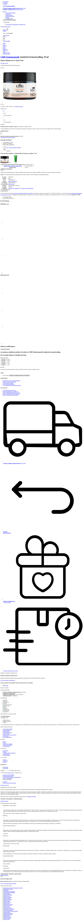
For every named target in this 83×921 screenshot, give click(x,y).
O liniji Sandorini (5, 200)
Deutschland (12, 891)
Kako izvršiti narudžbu (7, 729)
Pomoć (4, 11)
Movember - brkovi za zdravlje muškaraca (11, 380)
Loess (34, 193)
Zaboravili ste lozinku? (7, 743)
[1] (11, 194)
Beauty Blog (5, 750)
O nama (4, 759)
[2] (75, 194)
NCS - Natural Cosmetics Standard (26, 188)
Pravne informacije (5, 201)
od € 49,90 (14, 8)
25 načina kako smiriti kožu (8, 384)
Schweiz (9, 905)
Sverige (9, 898)
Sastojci (4, 751)
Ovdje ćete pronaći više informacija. (8, 680)
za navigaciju (5, 1)
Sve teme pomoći (9, 18)
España (8, 893)
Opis (3, 170)
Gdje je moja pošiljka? (7, 745)
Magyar (9, 901)
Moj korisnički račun (7, 737)
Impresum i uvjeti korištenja (8, 775)
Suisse (8, 906)
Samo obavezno (9, 798)
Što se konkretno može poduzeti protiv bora (12, 385)
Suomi (8, 903)
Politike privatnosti (32, 796)
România (10, 897)
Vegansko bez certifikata (13, 188)
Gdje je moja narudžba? (10, 12)
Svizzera (9, 907)
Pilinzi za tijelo (11, 184)
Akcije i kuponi (6, 733)
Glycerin (70, 193)
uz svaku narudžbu (13, 9)
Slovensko (11, 910)
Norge (8, 919)
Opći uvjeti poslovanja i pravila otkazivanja (12, 777)
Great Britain (12, 892)
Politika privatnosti (4, 801)
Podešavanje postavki (18, 798)
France (8, 896)
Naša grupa (5, 760)
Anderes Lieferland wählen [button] (6, 885)
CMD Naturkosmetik (10, 57)
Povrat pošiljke (6, 731)
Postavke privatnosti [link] (7, 779)
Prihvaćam (3, 798)
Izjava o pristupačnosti (7, 778)
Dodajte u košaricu (4, 131)
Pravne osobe (6, 736)
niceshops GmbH (9, 772)
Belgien (9, 918)
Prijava (4, 31)
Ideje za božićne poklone (8, 383)
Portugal (9, 917)
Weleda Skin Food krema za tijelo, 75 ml (12, 166)
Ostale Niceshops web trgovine (9, 783)
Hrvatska (10, 899)
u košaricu (5, 3)
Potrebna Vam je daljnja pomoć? (9, 734)
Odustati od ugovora (5, 785)
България (10, 904)
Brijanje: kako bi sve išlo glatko (9, 381)
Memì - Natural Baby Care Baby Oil (10, 391)
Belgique (10, 914)
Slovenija (10, 894)
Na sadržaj (5, 2)
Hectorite (31, 193)
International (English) (18, 887)
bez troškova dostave (18, 106)
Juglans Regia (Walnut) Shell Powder (20, 193)
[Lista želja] (4, 37)
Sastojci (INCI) (5, 191)
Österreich (11, 889)
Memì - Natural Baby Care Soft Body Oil (11, 393)
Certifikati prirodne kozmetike (9, 753)
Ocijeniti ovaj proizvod (5, 349)
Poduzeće (5, 781)
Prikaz (2, 372)
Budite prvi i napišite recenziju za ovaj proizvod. (19, 375)
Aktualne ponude (6, 755)
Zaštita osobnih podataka (8, 776)
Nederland (11, 913)
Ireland (8, 912)
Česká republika (14, 911)
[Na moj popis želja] (1, 132)
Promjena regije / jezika (15, 770)
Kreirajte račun (6, 35)
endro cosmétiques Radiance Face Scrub (11, 392)
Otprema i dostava (7, 730)
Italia (7, 890)
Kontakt (7, 17)
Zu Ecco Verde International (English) (8, 883)
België (8, 915)
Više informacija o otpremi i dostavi (8, 137)
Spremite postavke (4, 873)
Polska (8, 900)
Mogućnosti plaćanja (10, 16)
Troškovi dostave (9, 15)
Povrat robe (8, 14)
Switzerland (11, 908)
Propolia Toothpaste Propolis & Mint (10, 395)
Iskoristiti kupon (6, 746)
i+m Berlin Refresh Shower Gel (9, 390)
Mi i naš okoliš (6, 754)
